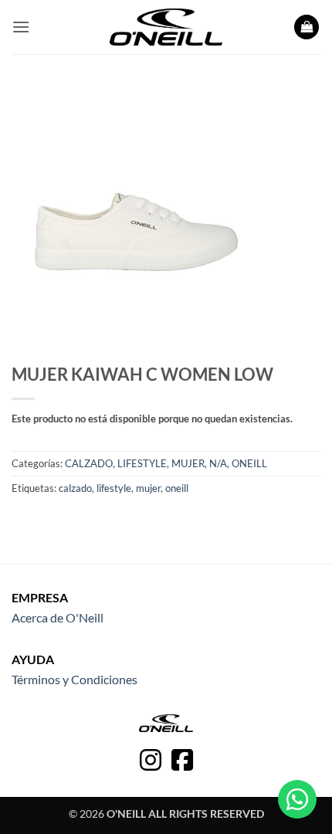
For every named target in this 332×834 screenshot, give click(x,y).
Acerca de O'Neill (57, 617)
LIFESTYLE (142, 463)
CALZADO (89, 463)
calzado (75, 488)
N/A (218, 463)
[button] (21, 27)
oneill (176, 488)
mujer (148, 488)
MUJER (188, 463)
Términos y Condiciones (74, 679)
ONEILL (249, 463)
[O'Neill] (166, 27)
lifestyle (114, 488)
